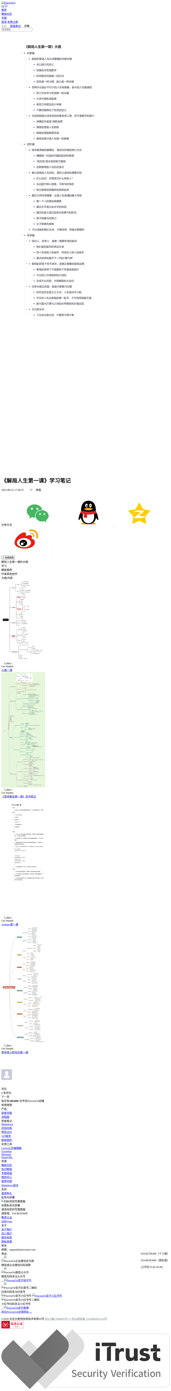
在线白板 (6, 1128)
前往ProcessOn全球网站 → (16, 1311)
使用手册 (6, 1181)
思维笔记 (15, 26)
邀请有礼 (6, 1193)
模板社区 (6, 14)
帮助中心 (6, 1177)
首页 (4, 26)
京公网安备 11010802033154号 (89, 1319)
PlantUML (7, 1157)
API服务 (6, 1136)
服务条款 (6, 1237)
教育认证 (6, 1217)
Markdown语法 (9, 1185)
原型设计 (6, 1132)
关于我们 (6, 1229)
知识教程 (6, 1169)
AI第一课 (6, 670)
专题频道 (6, 1173)
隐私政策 (6, 1241)
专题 (4, 18)
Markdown (7, 1124)
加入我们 (6, 1233)
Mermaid (6, 1154)
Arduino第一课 (9, 924)
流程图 (5, 1117)
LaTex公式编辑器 (11, 1148)
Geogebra (6, 1151)
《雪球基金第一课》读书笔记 (18, 796)
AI (2, 6)
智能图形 (6, 1140)
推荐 (4, 10)
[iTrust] (85, 1388)
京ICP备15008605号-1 (57, 1319)
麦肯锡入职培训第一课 (14, 1052)
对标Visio (6, 1221)
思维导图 (6, 1113)
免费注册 (12, 22)
